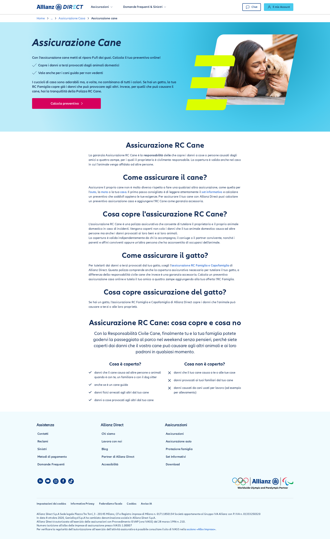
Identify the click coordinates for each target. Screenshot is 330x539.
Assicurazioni (175, 434)
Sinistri (42, 449)
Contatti (43, 434)
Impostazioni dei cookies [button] (51, 503)
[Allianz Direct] (60, 7)
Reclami (42, 441)
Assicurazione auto (179, 441)
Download (173, 464)
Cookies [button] (131, 503)
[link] (278, 7)
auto (93, 192)
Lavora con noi (112, 441)
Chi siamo (108, 434)
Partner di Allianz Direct (118, 457)
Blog (105, 449)
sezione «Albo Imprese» (201, 529)
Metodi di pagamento (52, 457)
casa (123, 192)
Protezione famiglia (179, 449)
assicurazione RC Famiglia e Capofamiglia (200, 265)
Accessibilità (110, 464)
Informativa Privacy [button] (83, 503)
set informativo (212, 192)
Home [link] (41, 18)
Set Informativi (176, 457)
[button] (101, 7)
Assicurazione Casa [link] (72, 18)
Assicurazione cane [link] (104, 18)
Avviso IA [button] (146, 503)
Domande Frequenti (51, 464)
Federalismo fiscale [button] (110, 503)
